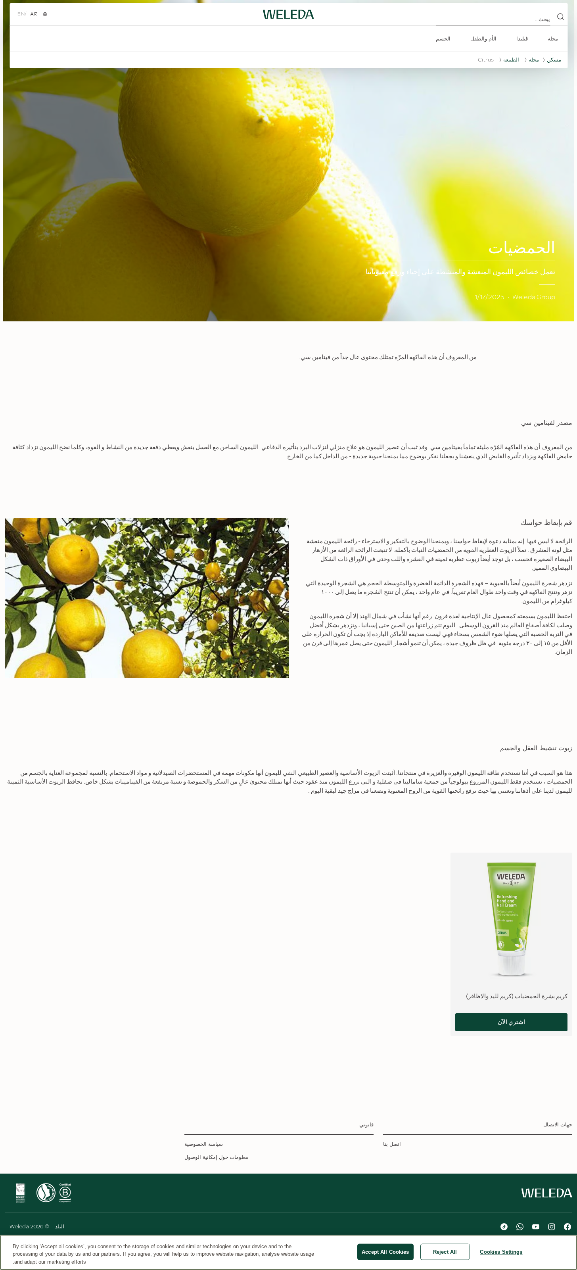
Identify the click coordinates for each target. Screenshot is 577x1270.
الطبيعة (511, 60)
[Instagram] (551, 1227)
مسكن (554, 60)
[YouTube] (536, 1227)
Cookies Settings (501, 1252)
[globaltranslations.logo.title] (288, 14)
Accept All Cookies (385, 1252)
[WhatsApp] (520, 1227)
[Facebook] (567, 1227)
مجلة (534, 60)
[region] (288, 1252)
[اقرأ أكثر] (65, 1193)
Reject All (445, 1252)
